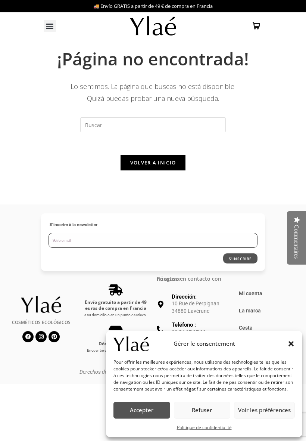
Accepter (141, 410)
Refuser (202, 410)
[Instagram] (41, 336)
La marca (250, 311)
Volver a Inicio (153, 162)
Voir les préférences (264, 410)
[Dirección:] (160, 304)
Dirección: (184, 296)
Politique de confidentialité (204, 427)
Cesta (246, 328)
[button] (291, 344)
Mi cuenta (250, 293)
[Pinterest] (54, 336)
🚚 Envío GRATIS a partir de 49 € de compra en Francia (153, 6)
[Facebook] (28, 336)
